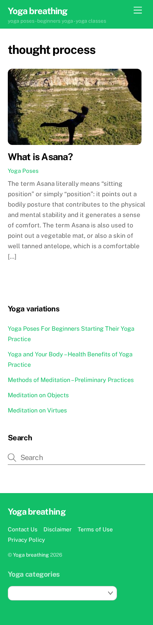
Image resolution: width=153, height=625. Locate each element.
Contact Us (23, 529)
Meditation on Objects (38, 395)
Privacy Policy (26, 539)
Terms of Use (95, 529)
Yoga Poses (23, 170)
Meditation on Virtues (37, 410)
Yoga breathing (31, 555)
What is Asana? (40, 156)
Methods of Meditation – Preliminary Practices (71, 379)
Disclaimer (57, 529)
